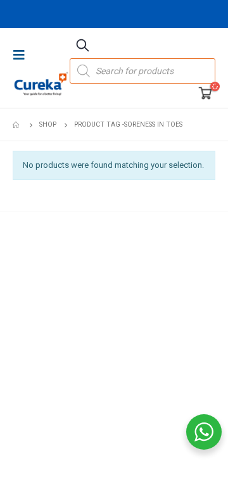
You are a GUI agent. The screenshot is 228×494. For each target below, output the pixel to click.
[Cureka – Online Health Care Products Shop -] (41, 83)
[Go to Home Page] (17, 125)
